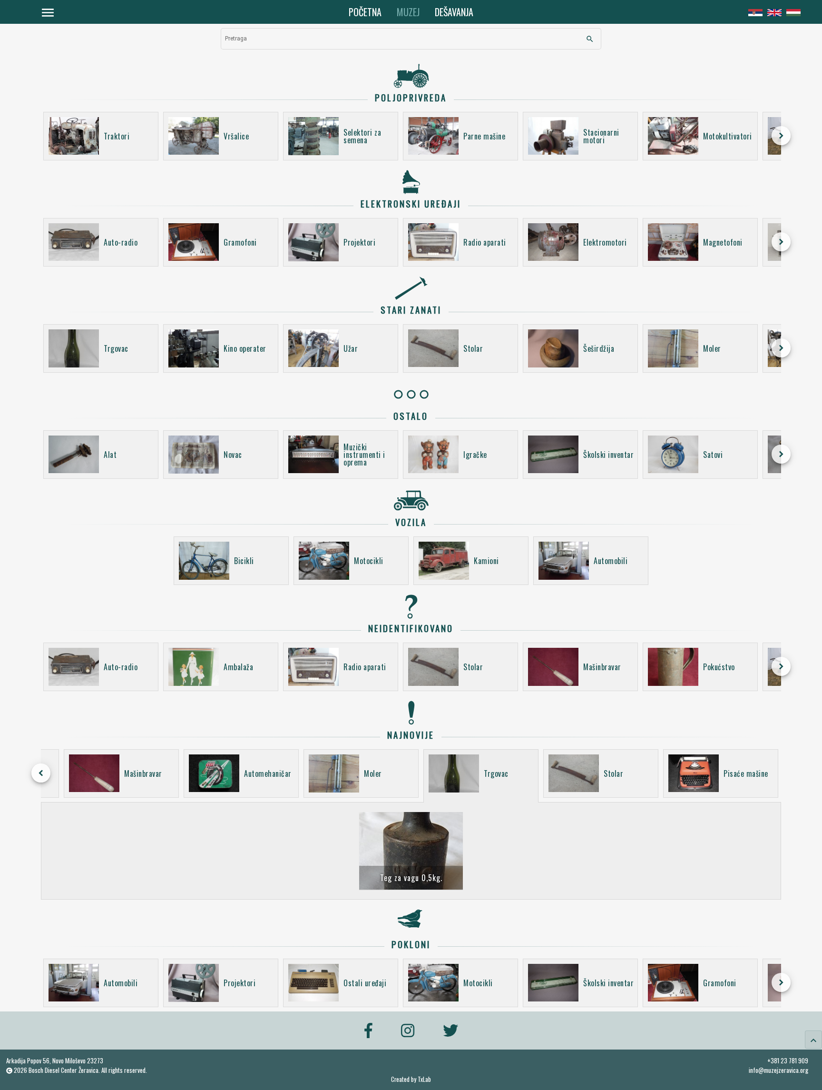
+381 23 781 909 (787, 1060)
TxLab (424, 1079)
